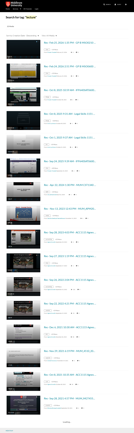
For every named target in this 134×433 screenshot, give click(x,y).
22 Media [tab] (10, 26)
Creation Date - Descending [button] (21, 35)
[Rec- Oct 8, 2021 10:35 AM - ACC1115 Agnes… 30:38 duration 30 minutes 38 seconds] (23, 381)
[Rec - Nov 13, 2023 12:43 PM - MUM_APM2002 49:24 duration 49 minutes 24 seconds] (23, 215)
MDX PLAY (9, 431)
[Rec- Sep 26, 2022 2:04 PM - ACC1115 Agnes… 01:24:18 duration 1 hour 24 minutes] (23, 286)
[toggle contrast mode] (125, 4)
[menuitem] (9, 9)
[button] (107, 4)
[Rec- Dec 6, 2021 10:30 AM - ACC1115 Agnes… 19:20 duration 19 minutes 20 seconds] (23, 334)
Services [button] (15, 9)
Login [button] (36, 9)
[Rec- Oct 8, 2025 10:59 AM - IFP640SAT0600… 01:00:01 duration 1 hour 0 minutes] (23, 96)
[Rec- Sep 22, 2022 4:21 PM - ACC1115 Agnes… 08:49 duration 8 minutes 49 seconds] (23, 310)
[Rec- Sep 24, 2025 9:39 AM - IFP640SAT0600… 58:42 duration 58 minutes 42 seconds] (23, 168)
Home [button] (8, 9)
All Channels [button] (27, 9)
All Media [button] (48, 35)
